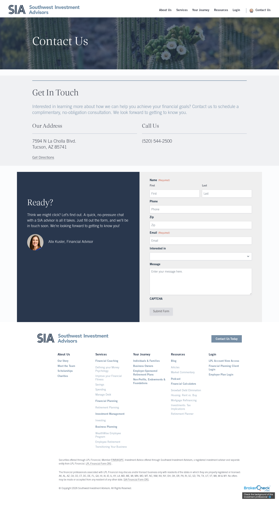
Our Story (63, 361)
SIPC (121, 460)
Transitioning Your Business (111, 447)
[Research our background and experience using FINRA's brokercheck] (258, 493)
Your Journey (200, 10)
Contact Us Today (227, 339)
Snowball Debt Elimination (186, 390)
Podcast (175, 379)
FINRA (114, 460)
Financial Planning (106, 401)
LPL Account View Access (224, 361)
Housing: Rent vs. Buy (184, 395)
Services (182, 10)
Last (204, 186)
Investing (100, 420)
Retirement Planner (182, 414)
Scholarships (65, 371)
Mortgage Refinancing (184, 400)
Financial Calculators (183, 384)
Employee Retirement (107, 442)
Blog (173, 361)
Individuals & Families (146, 361)
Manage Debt (103, 395)
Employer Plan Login (221, 375)
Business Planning (106, 427)
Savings (99, 385)
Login (236, 10)
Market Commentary (183, 372)
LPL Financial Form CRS (98, 464)
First (152, 186)
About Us (165, 10)
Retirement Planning (107, 408)
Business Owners (143, 366)
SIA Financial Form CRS (136, 480)
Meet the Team (66, 366)
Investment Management (109, 414)
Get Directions (43, 158)
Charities (63, 376)
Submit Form (161, 311)
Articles (175, 367)
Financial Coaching (106, 361)
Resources (221, 10)
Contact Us (263, 10)
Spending (100, 390)
